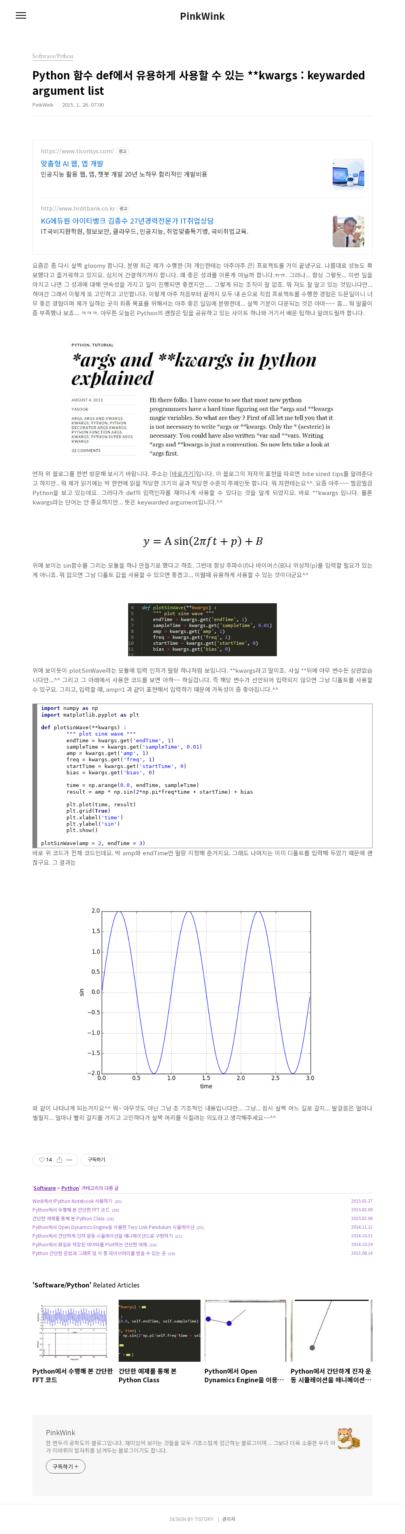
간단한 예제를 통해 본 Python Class (68, 1218)
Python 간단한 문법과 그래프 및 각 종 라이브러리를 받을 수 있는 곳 (99, 1253)
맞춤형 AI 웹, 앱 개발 (72, 163)
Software (45, 1187)
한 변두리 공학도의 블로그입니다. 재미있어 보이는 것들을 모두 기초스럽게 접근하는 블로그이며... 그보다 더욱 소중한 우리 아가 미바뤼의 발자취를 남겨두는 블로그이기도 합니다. (190, 1446)
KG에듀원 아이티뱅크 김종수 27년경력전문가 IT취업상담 (127, 220)
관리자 (228, 1518)
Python (70, 1187)
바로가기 (183, 473)
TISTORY (204, 1518)
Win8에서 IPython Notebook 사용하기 (72, 1200)
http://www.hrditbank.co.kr (78, 208)
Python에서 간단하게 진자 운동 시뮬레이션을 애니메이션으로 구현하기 (102, 1235)
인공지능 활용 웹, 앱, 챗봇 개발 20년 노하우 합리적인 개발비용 (124, 173)
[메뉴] (21, 16)
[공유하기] (59, 1160)
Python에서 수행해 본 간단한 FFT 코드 (71, 1209)
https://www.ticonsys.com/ (77, 151)
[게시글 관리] (69, 1160)
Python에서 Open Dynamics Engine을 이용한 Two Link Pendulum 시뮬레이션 (113, 1226)
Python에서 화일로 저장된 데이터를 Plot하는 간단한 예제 (89, 1244)
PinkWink (202, 16)
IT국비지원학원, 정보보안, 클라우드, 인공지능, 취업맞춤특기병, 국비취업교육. (144, 230)
